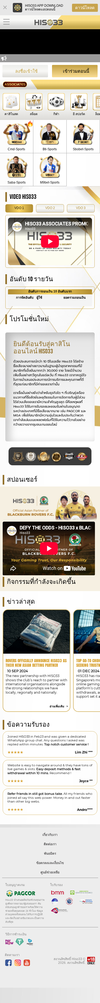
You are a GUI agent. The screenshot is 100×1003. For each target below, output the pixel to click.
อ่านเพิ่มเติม (57, 706)
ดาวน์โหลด (85, 7)
